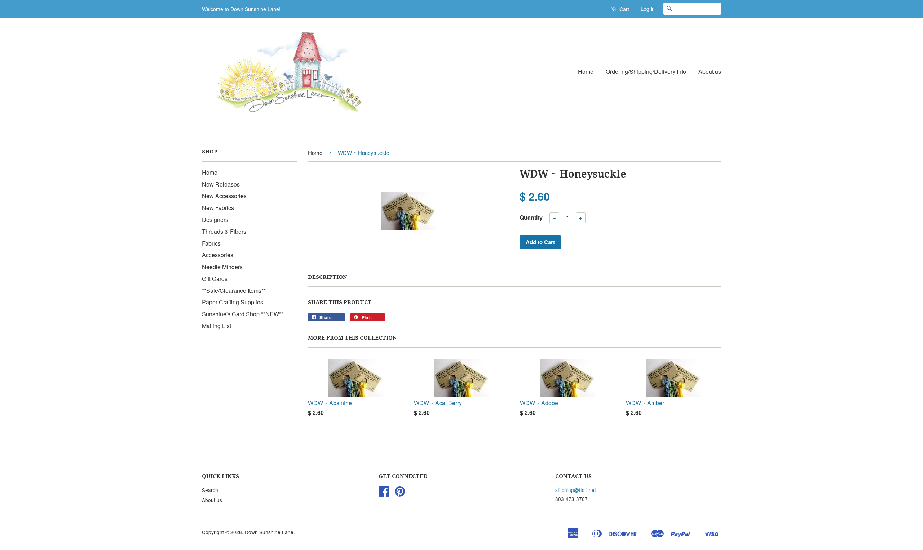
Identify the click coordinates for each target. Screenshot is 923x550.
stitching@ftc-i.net (575, 489)
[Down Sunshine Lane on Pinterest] (399, 493)
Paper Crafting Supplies (232, 302)
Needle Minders (222, 267)
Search (210, 489)
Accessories (217, 255)
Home (585, 71)
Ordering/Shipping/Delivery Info (646, 71)
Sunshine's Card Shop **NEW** (242, 314)
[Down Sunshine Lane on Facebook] (384, 493)
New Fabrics (218, 208)
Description (327, 277)
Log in (648, 8)
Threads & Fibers (224, 231)
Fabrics (211, 243)
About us (709, 71)
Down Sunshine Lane (269, 532)
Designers (215, 219)
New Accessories (224, 196)
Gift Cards (215, 278)
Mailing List (216, 326)
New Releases (221, 184)
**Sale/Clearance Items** (234, 290)
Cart (623, 9)
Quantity (531, 217)
